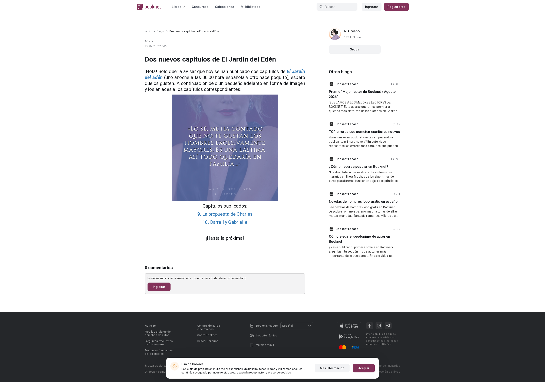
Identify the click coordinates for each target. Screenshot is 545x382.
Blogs (160, 31)
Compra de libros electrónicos (208, 327)
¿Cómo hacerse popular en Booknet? (358, 167)
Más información (332, 368)
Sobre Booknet (207, 335)
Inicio (148, 31)
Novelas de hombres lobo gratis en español (364, 202)
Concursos (200, 7)
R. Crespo (352, 31)
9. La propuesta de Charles (225, 214)
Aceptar (363, 368)
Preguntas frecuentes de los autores (159, 352)
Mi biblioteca (250, 7)
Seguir (355, 49)
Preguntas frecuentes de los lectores (159, 342)
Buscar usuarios (207, 341)
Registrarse (396, 7)
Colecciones (224, 7)
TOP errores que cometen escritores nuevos (364, 132)
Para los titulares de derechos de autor (158, 333)
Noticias (150, 325)
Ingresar (371, 7)
